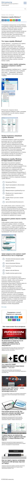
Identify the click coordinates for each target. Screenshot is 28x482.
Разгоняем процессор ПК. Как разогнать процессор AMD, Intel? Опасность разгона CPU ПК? (13, 413)
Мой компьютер (7, 2)
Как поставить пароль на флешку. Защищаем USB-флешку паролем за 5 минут (13, 461)
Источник (3, 307)
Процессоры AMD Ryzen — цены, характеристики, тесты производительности (13, 389)
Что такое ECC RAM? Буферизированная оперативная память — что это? (13, 366)
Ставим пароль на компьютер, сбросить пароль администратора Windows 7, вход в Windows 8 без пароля (14, 437)
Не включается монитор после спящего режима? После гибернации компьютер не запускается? (12, 343)
